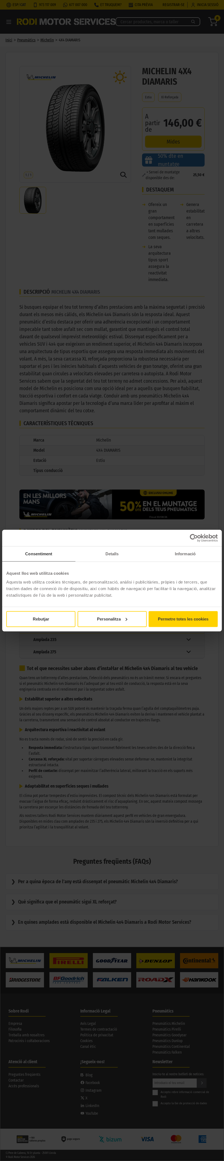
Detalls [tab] (112, 553)
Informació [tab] (185, 553)
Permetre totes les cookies (183, 618)
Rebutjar (41, 618)
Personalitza (109, 618)
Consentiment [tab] (38, 553)
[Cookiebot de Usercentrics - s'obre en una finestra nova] (194, 538)
